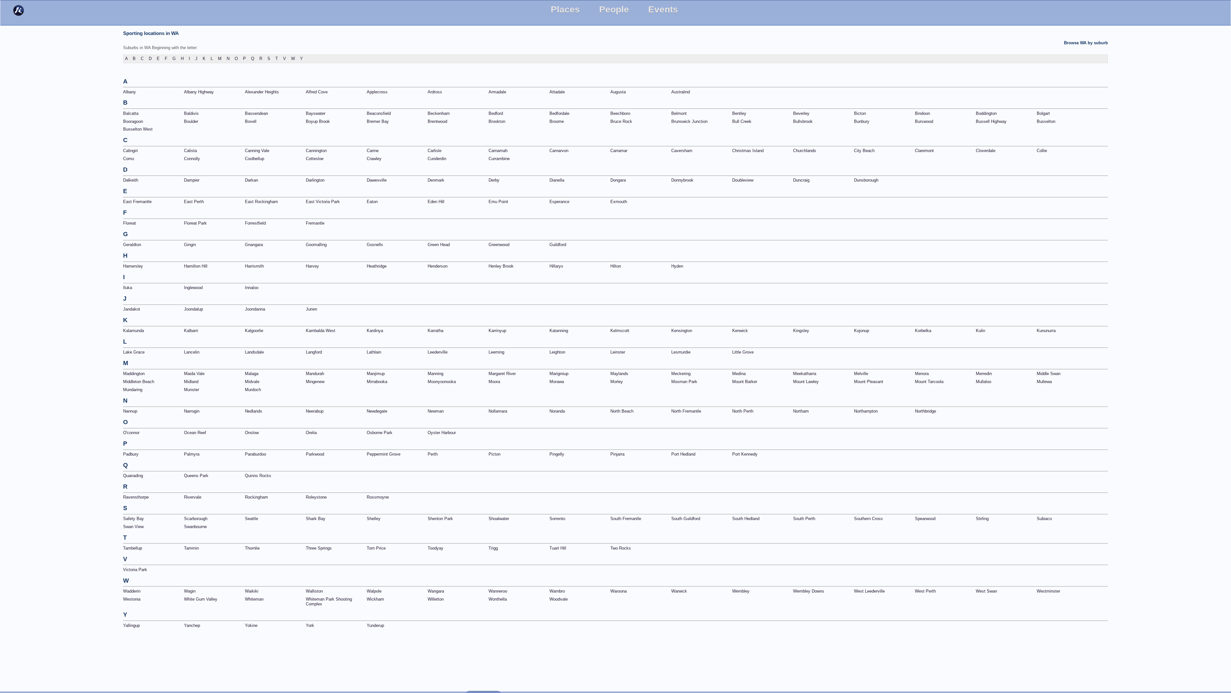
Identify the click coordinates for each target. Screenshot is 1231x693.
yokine (251, 625)
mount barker (744, 381)
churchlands (804, 150)
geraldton (132, 244)
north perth (742, 411)
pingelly (556, 454)
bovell (250, 121)
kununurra (1046, 330)
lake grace (134, 352)
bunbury (861, 121)
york (310, 625)
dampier (191, 180)
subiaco (1044, 518)
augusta (618, 92)
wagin (190, 591)
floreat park (195, 223)
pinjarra (617, 454)
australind (680, 92)
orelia (311, 432)
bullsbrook (803, 121)
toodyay (435, 548)
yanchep (192, 625)
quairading (133, 475)
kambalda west (320, 330)
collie (1042, 150)
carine (373, 150)
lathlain (374, 352)
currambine (499, 158)
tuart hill (557, 548)
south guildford (685, 518)
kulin (980, 330)
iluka (127, 287)
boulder (191, 121)
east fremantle (137, 201)
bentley (739, 113)
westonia (131, 599)
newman (436, 411)
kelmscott (619, 330)
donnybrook (682, 180)
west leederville (869, 591)
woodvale (558, 599)
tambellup (132, 548)
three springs (319, 548)
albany (129, 92)
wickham (375, 599)
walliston (314, 591)
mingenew (315, 381)
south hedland (745, 518)
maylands (619, 373)
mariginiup (558, 373)
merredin (984, 373)
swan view (133, 526)
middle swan (1048, 373)
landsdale (254, 352)
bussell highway (991, 121)
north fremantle (686, 411)
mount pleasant (868, 381)
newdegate (377, 411)
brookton (497, 121)
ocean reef (195, 432)
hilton (615, 266)
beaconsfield (379, 113)
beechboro (620, 113)
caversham (681, 150)
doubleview (742, 180)
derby (494, 180)
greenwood (499, 244)
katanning (558, 330)
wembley (740, 591)
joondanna (255, 309)
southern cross (868, 518)
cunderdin (437, 158)
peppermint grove (383, 454)
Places (565, 9)
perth (433, 454)
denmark (436, 180)
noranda (557, 411)
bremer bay (378, 121)
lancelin (191, 352)
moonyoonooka (442, 381)
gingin (190, 244)
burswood (924, 121)
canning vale (257, 150)
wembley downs (808, 591)
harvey (312, 266)
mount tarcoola (929, 381)
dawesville (377, 180)
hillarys (556, 266)
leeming (496, 352)
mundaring (132, 389)
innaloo (251, 287)
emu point (498, 201)
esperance (559, 201)
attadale (557, 92)
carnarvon (558, 150)
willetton (436, 599)
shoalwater (499, 518)
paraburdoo (255, 454)
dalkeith (130, 180)
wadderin (131, 591)
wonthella (498, 599)
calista (190, 150)
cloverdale (985, 150)
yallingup (131, 625)
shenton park (440, 518)
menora (922, 373)
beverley (801, 113)
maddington (134, 373)
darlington (315, 180)
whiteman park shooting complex (329, 601)
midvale (252, 381)
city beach (864, 150)
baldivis (191, 113)
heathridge (377, 266)
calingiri (130, 150)
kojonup (861, 330)
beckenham (439, 113)
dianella (556, 180)
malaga (251, 373)
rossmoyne (378, 497)
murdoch (253, 389)
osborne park (379, 432)
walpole (374, 591)
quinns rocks (258, 475)
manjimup (376, 373)
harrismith (254, 266)
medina (739, 373)
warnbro (557, 591)
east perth (194, 201)
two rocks (620, 548)
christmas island (748, 150)
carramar (618, 150)
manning (435, 373)
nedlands (253, 411)
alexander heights (262, 92)
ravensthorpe (136, 497)
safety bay (133, 518)
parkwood (315, 454)
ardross (435, 92)
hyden (677, 266)
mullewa (1044, 381)
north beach (621, 411)
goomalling (316, 244)
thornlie (252, 548)
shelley (374, 518)
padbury (130, 454)
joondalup (193, 309)
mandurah (315, 373)
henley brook (501, 266)
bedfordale (559, 113)
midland (191, 381)
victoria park (135, 569)
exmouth (618, 201)
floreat (129, 223)
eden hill (436, 201)
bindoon (922, 113)
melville (861, 373)
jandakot (131, 309)
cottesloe (314, 158)
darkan (251, 180)
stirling (982, 518)
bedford (496, 113)
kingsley (801, 330)
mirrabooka (377, 381)
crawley (374, 158)
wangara (436, 591)
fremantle (315, 223)
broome (556, 121)
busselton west (138, 129)
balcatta (130, 113)
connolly (192, 158)
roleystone (316, 497)
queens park (196, 475)
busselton (1046, 121)
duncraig (801, 180)
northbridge (925, 411)
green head (439, 244)
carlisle (434, 150)
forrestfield (255, 223)
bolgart (1043, 113)
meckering (681, 373)
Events (663, 9)
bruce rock (621, 121)
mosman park (684, 381)
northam (801, 411)
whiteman (254, 599)
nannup (130, 411)
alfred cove (317, 92)
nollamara (498, 411)
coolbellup (254, 158)
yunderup (375, 625)
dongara (618, 180)
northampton (866, 411)
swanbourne (195, 526)
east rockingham (261, 201)
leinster (617, 352)
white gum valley (200, 599)
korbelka (923, 330)
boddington (986, 113)
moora (494, 381)
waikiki (251, 591)
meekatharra (804, 373)
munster (191, 389)
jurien (311, 309)
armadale (497, 92)
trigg (493, 548)
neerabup (314, 411)
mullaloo (983, 381)
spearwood (925, 518)
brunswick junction (689, 121)
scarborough (195, 518)
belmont (679, 113)
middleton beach (138, 381)
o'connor (131, 432)
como (128, 158)
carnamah (498, 150)
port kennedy (745, 454)
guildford (557, 244)
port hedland (683, 454)
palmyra (191, 454)
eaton (372, 201)
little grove (743, 352)
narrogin (191, 411)
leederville (438, 352)
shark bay (315, 518)
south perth (804, 518)
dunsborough (866, 180)
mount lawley (806, 381)
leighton (557, 352)
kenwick (740, 330)
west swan (986, 591)
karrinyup (497, 330)
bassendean (256, 113)
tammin (191, 548)
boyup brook (318, 121)
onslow (252, 432)
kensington (681, 330)
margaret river (502, 373)
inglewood (193, 287)
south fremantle (625, 518)
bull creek (741, 121)
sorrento (557, 518)
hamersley (133, 266)
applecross (377, 92)
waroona (618, 591)
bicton (860, 113)
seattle (251, 518)
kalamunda (133, 330)
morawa (556, 381)
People (614, 9)
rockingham (256, 497)
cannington (316, 150)
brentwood (437, 121)
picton (494, 454)
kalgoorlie (254, 330)
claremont (924, 150)
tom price (376, 548)
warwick (679, 591)
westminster (1048, 591)
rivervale (192, 497)
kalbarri (191, 330)
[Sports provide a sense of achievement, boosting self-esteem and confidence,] (24, 11)
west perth (925, 591)
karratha (435, 330)
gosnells (375, 244)
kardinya (375, 330)
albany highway (199, 92)
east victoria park (323, 201)
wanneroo (498, 591)
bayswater (315, 113)
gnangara (254, 244)
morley (616, 381)
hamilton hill (195, 266)
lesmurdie (681, 352)
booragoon (133, 121)
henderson (438, 266)
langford (314, 352)
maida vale (194, 373)
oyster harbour (442, 432)
